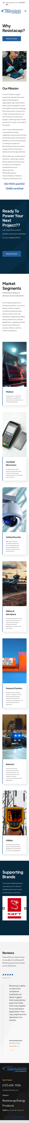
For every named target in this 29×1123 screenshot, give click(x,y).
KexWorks (23, 1118)
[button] (3, 908)
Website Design (15, 1118)
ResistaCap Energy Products (17, 1116)
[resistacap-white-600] (14, 1067)
